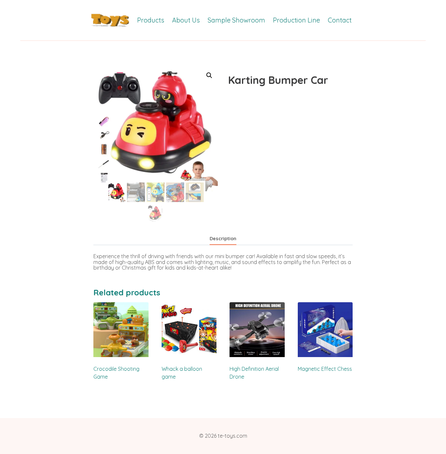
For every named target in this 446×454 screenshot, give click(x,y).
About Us (186, 20)
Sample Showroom (236, 20)
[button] (209, 75)
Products (150, 20)
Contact (340, 20)
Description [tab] (223, 239)
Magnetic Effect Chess (325, 369)
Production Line (296, 20)
